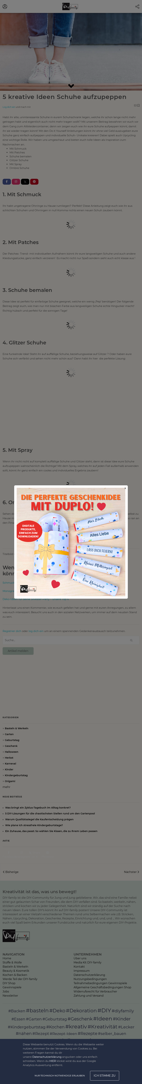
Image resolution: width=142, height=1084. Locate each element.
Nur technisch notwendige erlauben (60, 1075)
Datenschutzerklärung (46, 1056)
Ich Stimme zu (105, 1075)
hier (52, 1061)
